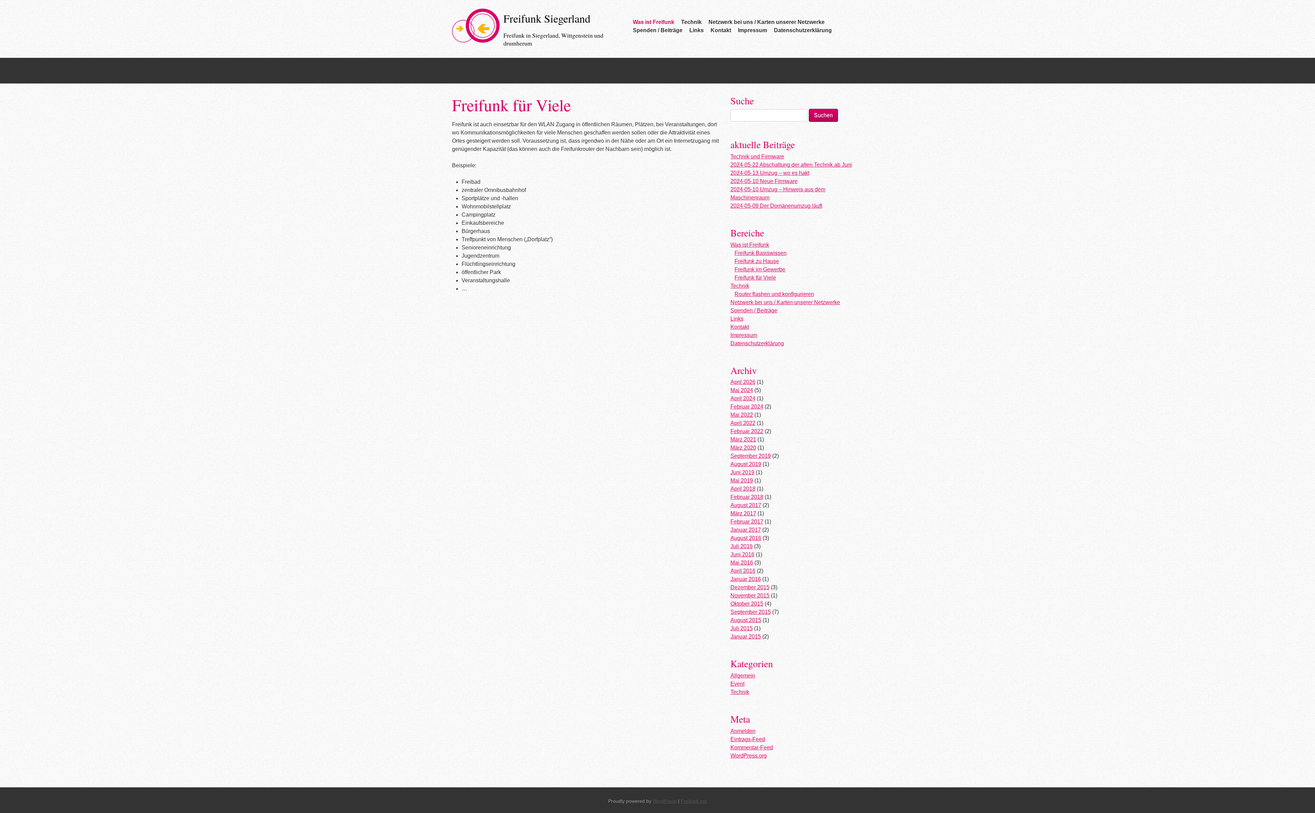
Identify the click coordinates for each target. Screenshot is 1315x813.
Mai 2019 (741, 480)
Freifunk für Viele (755, 278)
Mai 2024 (741, 390)
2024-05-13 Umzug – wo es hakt (769, 173)
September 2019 (750, 456)
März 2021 (743, 439)
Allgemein (742, 676)
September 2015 (750, 612)
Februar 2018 (746, 497)
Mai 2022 (741, 415)
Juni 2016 (742, 554)
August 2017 (745, 505)
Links (696, 30)
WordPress (665, 801)
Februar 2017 (746, 522)
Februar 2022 (746, 431)
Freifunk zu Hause (757, 261)
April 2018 (742, 489)
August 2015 (745, 620)
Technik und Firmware (757, 156)
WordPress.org (748, 756)
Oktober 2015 (746, 604)
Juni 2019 (742, 472)
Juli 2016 (741, 546)
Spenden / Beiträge (657, 30)
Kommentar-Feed (751, 747)
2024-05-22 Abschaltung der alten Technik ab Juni (791, 165)
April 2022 (742, 423)
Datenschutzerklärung (803, 30)
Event (737, 684)
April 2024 (742, 398)
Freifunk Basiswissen (761, 253)
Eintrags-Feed (747, 739)
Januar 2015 (745, 637)
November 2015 (749, 595)
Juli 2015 (741, 628)
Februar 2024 (746, 407)
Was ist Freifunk (653, 22)
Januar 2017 (745, 530)
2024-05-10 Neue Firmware (764, 181)
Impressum (752, 30)
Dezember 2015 (749, 587)
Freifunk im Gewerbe (760, 269)
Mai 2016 (741, 563)
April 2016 (742, 571)
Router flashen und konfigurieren (774, 294)
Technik (691, 22)
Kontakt (721, 30)
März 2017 (743, 513)
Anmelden (742, 731)
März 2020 (743, 448)
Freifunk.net (694, 801)
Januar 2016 (745, 579)
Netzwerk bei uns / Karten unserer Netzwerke (767, 22)
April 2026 (742, 382)
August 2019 (745, 464)
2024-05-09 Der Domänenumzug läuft (776, 206)
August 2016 (745, 538)
